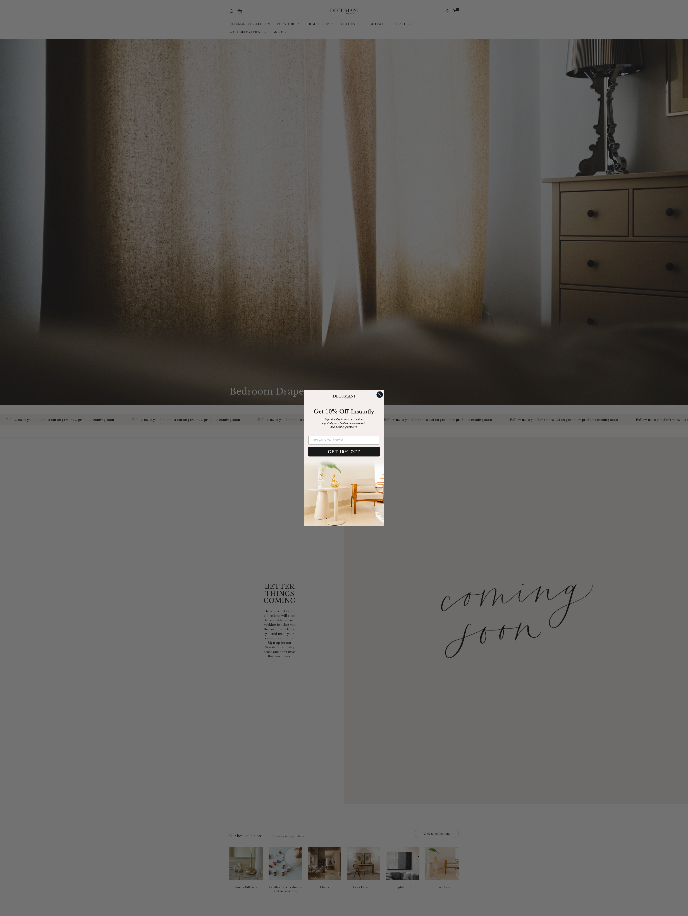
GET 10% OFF (344, 451)
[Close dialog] (380, 394)
